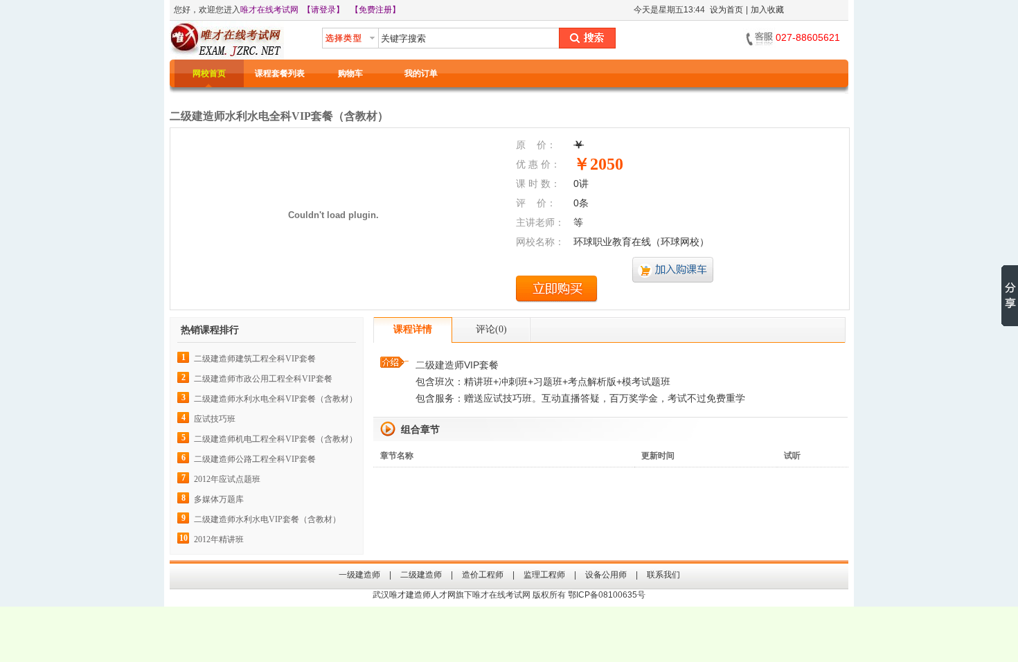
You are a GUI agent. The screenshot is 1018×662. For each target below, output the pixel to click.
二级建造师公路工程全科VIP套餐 (255, 459)
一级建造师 (359, 575)
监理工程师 (544, 575)
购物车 (350, 73)
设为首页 (726, 10)
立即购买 (557, 289)
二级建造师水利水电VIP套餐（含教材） (267, 519)
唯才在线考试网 (269, 10)
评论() (491, 329)
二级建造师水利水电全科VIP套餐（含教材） (275, 399)
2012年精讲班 (219, 539)
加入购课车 (673, 270)
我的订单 (421, 73)
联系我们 (663, 575)
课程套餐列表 (280, 73)
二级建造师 (421, 575)
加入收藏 (767, 10)
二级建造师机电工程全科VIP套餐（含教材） (275, 439)
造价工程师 (482, 575)
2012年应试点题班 (227, 479)
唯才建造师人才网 (422, 595)
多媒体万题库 (219, 499)
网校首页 (209, 73)
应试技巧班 (214, 419)
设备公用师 (606, 575)
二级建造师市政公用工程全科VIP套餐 (263, 379)
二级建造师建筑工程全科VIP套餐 (255, 359)
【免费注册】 (375, 10)
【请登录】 (323, 10)
